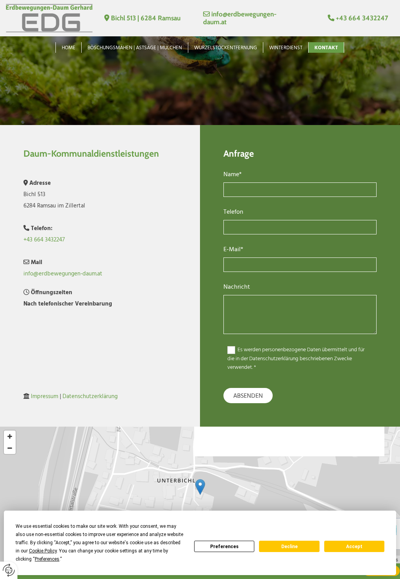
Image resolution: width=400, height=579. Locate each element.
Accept (354, 546)
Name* (232, 175)
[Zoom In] (10, 436)
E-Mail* (233, 250)
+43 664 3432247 (362, 18)
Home (68, 48)
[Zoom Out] (10, 448)
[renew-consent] (9, 570)
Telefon (233, 212)
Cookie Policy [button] (43, 551)
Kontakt (326, 48)
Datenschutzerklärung (90, 396)
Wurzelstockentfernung (225, 48)
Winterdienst (285, 48)
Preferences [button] (47, 559)
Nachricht (236, 287)
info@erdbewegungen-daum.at (62, 274)
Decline (289, 546)
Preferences (224, 546)
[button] (200, 487)
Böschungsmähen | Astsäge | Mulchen (135, 48)
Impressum (44, 396)
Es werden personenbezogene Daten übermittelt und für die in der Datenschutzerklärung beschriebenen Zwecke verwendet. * (295, 358)
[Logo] (49, 18)
